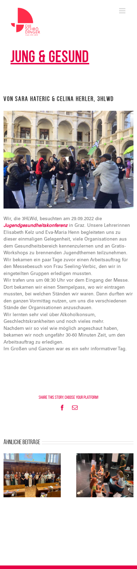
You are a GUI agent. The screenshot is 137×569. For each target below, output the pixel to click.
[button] (9, 475)
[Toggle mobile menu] (122, 10)
